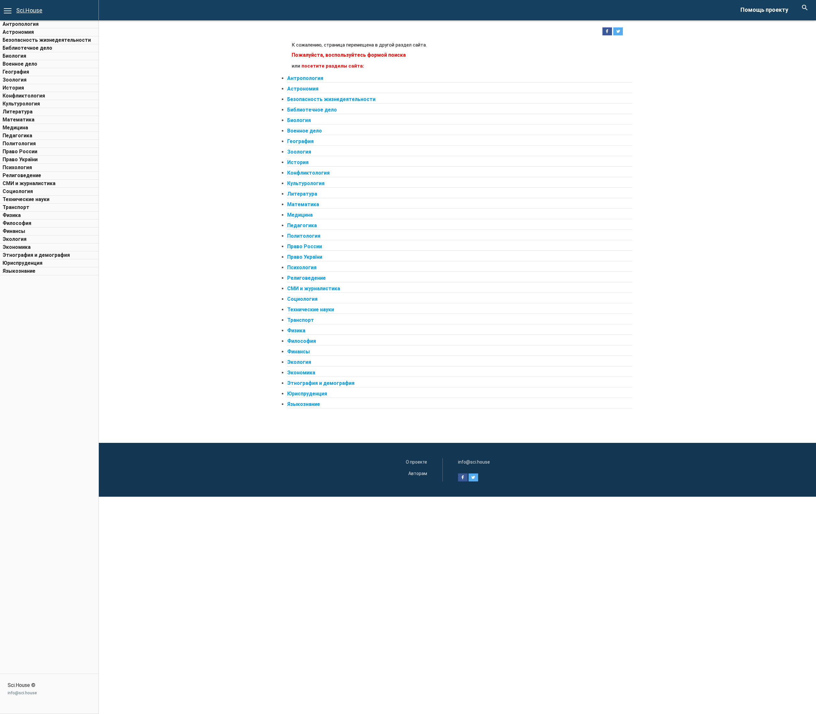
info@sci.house (22, 692)
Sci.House (29, 10)
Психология (17, 167)
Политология (19, 144)
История (13, 88)
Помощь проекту (764, 9)
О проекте (416, 462)
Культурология (21, 104)
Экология (14, 239)
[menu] (7, 10)
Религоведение (22, 175)
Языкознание (19, 271)
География (16, 72)
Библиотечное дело (27, 48)
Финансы (14, 231)
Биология (14, 56)
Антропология (21, 24)
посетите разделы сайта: (333, 66)
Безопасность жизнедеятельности (47, 40)
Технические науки (26, 199)
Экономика (17, 247)
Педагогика (17, 136)
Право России (20, 151)
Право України (20, 159)
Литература (18, 112)
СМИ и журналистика (29, 183)
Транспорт (16, 207)
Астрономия (18, 32)
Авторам (417, 473)
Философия (17, 223)
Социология (18, 191)
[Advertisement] (49, 374)
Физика (12, 215)
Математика (18, 120)
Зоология (14, 80)
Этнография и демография (36, 255)
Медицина (15, 128)
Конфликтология (24, 96)
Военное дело (20, 64)
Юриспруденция (22, 263)
